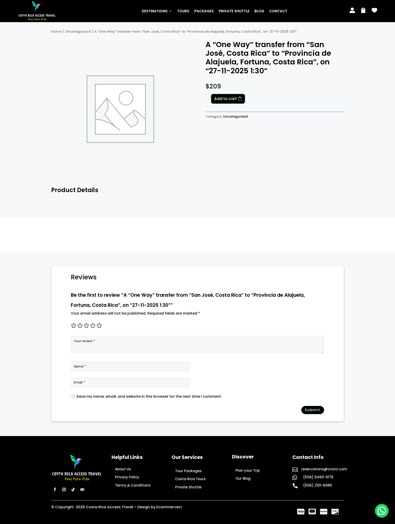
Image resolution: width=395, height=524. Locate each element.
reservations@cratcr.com (324, 469)
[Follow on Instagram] (64, 489)
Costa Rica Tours (190, 478)
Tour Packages (188, 470)
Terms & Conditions (133, 485)
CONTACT (278, 11)
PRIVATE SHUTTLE (234, 11)
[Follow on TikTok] (73, 489)
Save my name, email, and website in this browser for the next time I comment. (149, 396)
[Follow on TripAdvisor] (82, 489)
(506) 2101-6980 (317, 485)
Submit (312, 410)
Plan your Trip (247, 470)
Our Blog (243, 478)
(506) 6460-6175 (318, 477)
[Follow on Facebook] (55, 489)
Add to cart (225, 98)
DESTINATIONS (155, 11)
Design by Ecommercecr (159, 507)
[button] (382, 511)
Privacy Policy (127, 477)
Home (56, 31)
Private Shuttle (188, 487)
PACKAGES (204, 11)
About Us (123, 469)
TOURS (183, 11)
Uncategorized (78, 31)
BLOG (259, 11)
